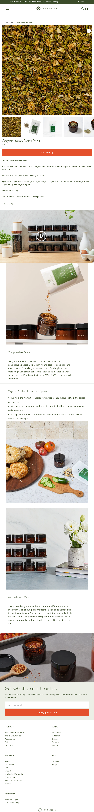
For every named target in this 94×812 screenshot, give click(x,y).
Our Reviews (10, 764)
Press (7, 767)
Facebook (56, 732)
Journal (8, 783)
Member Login (11, 799)
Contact (55, 761)
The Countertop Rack (14, 732)
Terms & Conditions (13, 780)
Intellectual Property (14, 774)
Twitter (55, 739)
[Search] (82, 8)
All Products (5, 22)
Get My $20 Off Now (47, 712)
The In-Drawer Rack (13, 735)
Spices (7, 742)
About (7, 761)
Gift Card (9, 745)
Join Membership (12, 802)
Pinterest (56, 742)
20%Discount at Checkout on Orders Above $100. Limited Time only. (34, 2)
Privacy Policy (11, 777)
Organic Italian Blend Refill (25, 22)
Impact (8, 771)
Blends (13, 22)
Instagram (56, 735)
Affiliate (55, 745)
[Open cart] (86, 8)
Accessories (10, 739)
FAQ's (54, 764)
